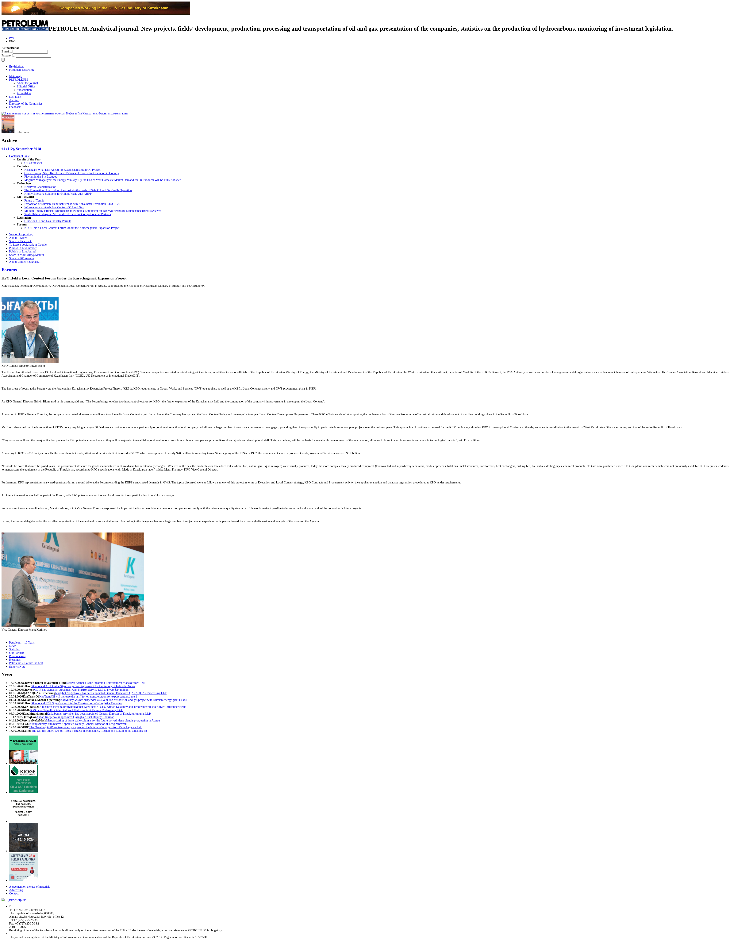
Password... (8, 55)
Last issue (15, 96)
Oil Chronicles (33, 162)
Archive (14, 100)
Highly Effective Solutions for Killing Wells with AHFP (58, 193)
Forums (9, 269)
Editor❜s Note (17, 666)
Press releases (17, 656)
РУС (12, 38)
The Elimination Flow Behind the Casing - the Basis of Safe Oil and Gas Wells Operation (78, 190)
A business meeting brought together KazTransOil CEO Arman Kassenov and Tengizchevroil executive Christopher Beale (112, 706)
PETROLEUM (18, 79)
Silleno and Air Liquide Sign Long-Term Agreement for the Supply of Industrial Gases (83, 686)
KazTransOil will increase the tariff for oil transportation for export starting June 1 (88, 696)
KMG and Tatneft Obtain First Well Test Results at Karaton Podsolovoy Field (76, 710)
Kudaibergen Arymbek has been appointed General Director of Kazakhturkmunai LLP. (99, 713)
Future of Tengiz (34, 200)
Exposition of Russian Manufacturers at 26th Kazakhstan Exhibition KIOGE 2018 (73, 204)
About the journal (27, 83)
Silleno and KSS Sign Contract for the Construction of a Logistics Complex (76, 703)
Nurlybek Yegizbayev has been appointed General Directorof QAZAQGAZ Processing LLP (111, 693)
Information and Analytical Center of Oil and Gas (54, 207)
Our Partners (16, 652)
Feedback (15, 107)
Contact (13, 893)
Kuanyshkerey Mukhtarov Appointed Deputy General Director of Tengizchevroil (78, 723)
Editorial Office (26, 86)
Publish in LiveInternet (22, 248)
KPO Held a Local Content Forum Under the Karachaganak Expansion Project (71, 227)
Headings (15, 659)
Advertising (24, 93)
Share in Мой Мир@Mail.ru (26, 254)
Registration (16, 66)
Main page (15, 76)
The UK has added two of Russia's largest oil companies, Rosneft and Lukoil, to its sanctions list (89, 730)
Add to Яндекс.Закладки (24, 261)
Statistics (14, 649)
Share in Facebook (20, 241)
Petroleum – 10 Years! (22, 642)
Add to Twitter (18, 237)
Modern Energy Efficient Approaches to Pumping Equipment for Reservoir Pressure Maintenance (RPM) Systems (92, 210)
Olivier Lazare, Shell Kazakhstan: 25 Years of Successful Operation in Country (71, 173)
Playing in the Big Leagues (40, 176)
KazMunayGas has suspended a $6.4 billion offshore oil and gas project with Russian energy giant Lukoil (123, 700)
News (12, 646)
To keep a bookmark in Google (28, 244)
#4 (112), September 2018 (21, 149)
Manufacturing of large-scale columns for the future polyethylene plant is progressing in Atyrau (103, 720)
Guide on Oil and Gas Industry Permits (47, 221)
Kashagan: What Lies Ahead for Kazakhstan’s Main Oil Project (62, 169)
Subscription (24, 89)
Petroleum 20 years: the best (26, 663)
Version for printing (21, 234)
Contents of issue (19, 156)
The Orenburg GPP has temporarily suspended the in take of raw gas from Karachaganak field (85, 727)
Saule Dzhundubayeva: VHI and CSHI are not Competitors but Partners (67, 214)
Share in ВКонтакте (21, 258)
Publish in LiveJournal (22, 251)
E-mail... (7, 51)
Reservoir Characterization (40, 186)
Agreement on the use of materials (29, 886)
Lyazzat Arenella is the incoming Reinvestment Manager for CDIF (105, 682)
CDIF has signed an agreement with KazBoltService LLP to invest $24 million (81, 689)
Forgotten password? (21, 69)
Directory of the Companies (25, 103)
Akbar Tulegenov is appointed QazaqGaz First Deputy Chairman (75, 717)
